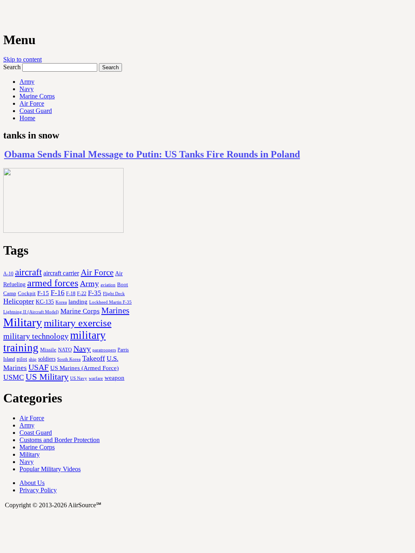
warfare (96, 378)
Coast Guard (35, 110)
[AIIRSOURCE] (4, 16)
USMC (13, 377)
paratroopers (104, 350)
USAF (38, 367)
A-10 (8, 273)
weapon (114, 377)
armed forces (52, 283)
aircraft (28, 272)
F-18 (70, 293)
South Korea (69, 359)
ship (32, 359)
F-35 (94, 293)
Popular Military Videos (50, 469)
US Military (47, 377)
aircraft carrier (61, 273)
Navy (26, 88)
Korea (61, 302)
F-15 (43, 292)
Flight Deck (114, 293)
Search (12, 67)
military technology (35, 336)
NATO (65, 350)
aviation (108, 285)
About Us (32, 482)
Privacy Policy (38, 490)
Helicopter (18, 301)
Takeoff (93, 358)
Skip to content (22, 59)
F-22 (81, 293)
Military (22, 322)
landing (78, 301)
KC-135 (45, 301)
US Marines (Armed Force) (84, 367)
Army (26, 81)
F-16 (57, 293)
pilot (22, 359)
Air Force (31, 103)
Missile (48, 350)
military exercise (77, 323)
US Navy (78, 378)
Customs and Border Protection (59, 439)
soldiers (47, 358)
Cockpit (27, 293)
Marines (115, 310)
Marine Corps (37, 96)
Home (27, 118)
